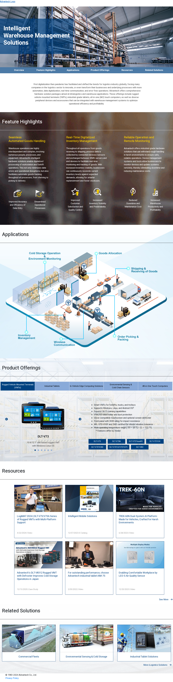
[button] (35, 450)
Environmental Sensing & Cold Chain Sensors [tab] (121, 386)
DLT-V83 (139, 447)
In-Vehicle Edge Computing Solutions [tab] (86, 386)
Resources (127, 70)
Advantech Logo (7, 1)
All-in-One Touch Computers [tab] (155, 386)
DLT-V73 (97, 441)
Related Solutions (154, 70)
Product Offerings (100, 70)
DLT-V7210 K (155, 441)
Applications (73, 70)
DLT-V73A (116, 441)
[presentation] (6, 419)
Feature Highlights (45, 70)
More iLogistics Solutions (155, 665)
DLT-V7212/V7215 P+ (118, 447)
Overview (19, 70)
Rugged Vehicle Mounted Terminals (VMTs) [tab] (18, 386)
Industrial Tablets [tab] (52, 386)
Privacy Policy (12, 678)
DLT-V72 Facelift (136, 441)
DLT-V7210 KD (97, 447)
